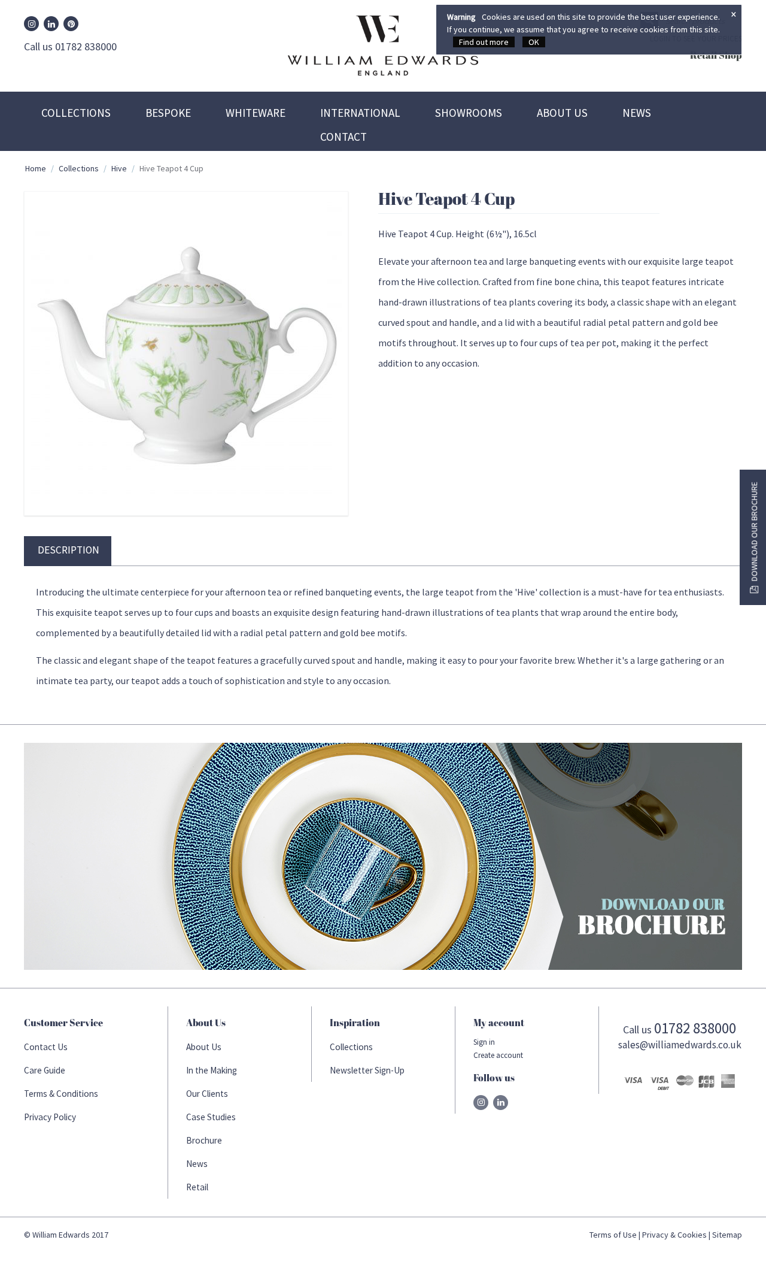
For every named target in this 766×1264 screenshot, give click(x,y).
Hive (119, 168)
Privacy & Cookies (674, 1234)
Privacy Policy (50, 1117)
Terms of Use (613, 1234)
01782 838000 (695, 1028)
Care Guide (44, 1070)
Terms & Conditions (61, 1093)
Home (35, 168)
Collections (76, 112)
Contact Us (46, 1047)
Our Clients (207, 1093)
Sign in (484, 1042)
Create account (498, 1055)
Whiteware (255, 112)
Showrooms (468, 112)
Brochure (204, 1140)
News (636, 112)
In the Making (211, 1070)
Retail (197, 1187)
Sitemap (727, 1234)
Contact (343, 136)
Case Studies (211, 1117)
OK (533, 42)
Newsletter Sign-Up (367, 1070)
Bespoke (168, 112)
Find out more (484, 42)
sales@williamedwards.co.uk (679, 1044)
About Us (562, 112)
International (360, 112)
